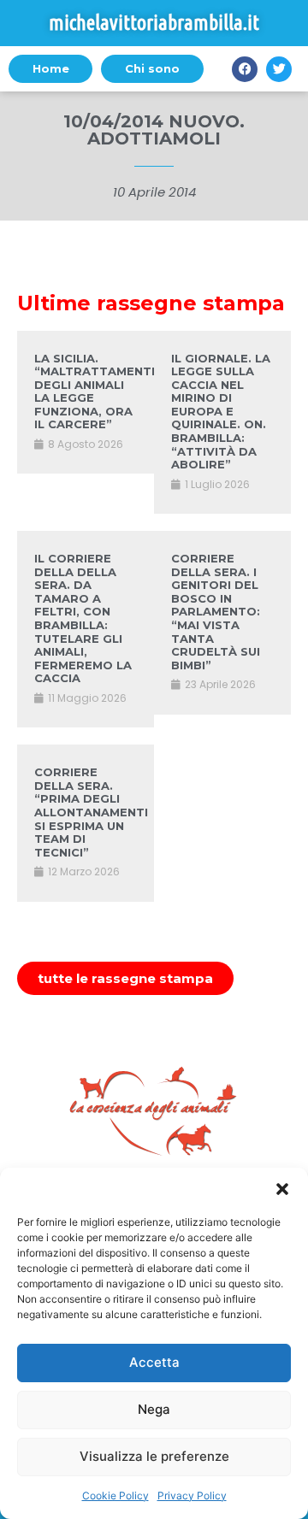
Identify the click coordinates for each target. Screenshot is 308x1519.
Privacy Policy (192, 1495)
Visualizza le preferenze (154, 1456)
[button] (282, 1189)
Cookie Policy (115, 1495)
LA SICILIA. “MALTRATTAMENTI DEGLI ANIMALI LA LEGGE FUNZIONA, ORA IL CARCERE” (94, 391)
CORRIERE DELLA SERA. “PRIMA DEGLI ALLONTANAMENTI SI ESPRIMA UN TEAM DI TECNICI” (91, 812)
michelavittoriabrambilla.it (154, 22)
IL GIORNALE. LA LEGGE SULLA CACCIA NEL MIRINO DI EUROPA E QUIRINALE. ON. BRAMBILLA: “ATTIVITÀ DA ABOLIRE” (220, 411)
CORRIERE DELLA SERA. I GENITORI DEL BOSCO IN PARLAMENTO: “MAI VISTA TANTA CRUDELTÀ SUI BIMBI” (215, 611)
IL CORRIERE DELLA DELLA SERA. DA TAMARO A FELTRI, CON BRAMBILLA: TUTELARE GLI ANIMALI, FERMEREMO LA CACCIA (83, 618)
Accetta (154, 1362)
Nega (154, 1409)
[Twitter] (279, 69)
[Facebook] (245, 69)
